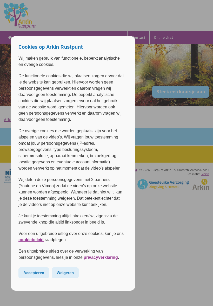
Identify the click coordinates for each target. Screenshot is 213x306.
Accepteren (33, 272)
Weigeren (65, 272)
